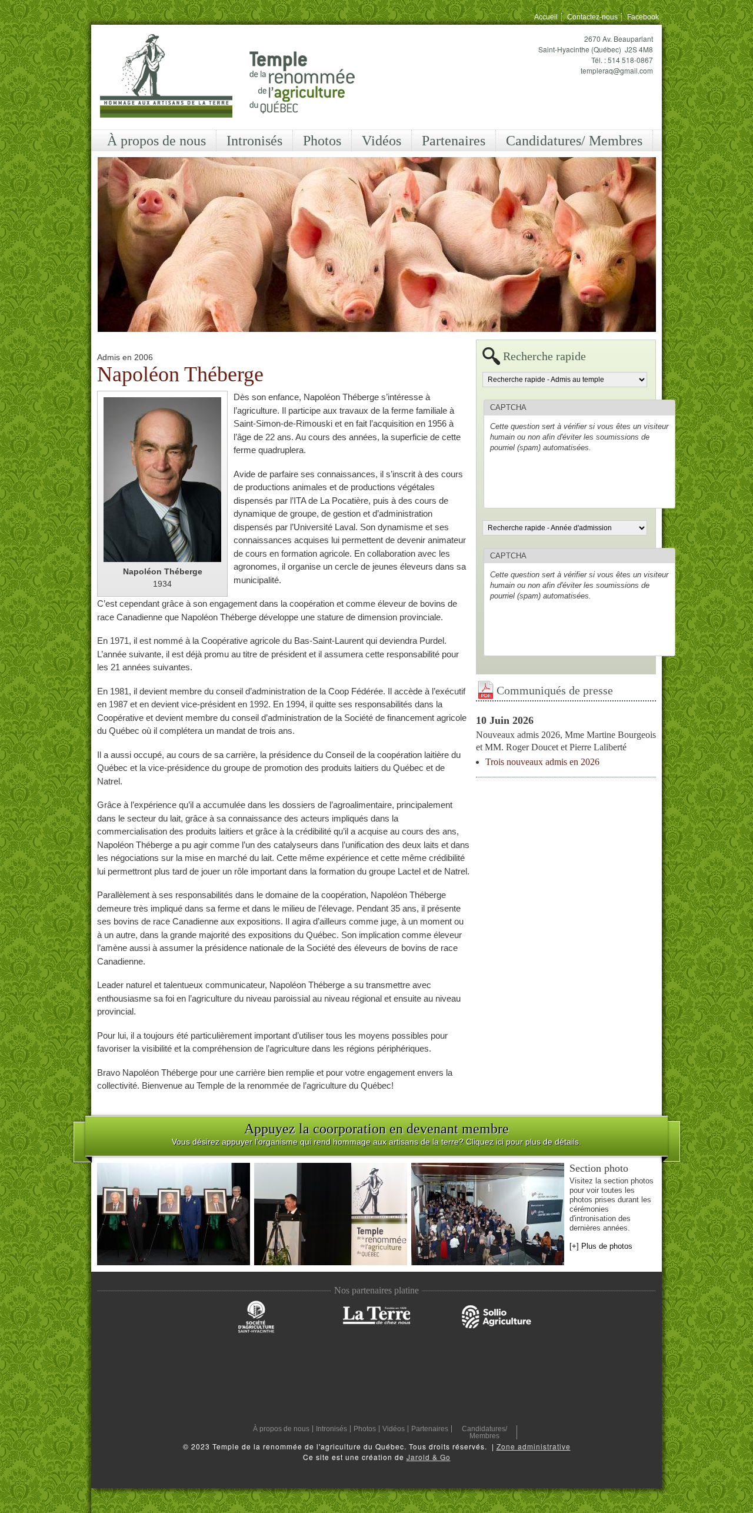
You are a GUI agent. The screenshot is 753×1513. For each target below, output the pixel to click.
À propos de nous (156, 140)
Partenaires (453, 140)
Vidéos (381, 140)
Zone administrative (534, 1446)
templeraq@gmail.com (617, 70)
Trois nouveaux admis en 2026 (542, 762)
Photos (322, 140)
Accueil (546, 17)
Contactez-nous (592, 17)
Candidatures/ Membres (574, 140)
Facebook (643, 17)
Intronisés (254, 140)
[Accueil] (227, 77)
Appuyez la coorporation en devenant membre (376, 1128)
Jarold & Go (429, 1457)
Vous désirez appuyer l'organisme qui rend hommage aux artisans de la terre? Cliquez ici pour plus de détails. (376, 1141)
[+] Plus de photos (600, 1246)
